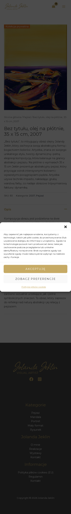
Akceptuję (35, 269)
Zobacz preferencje (35, 279)
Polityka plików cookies (33, 286)
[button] (65, 227)
